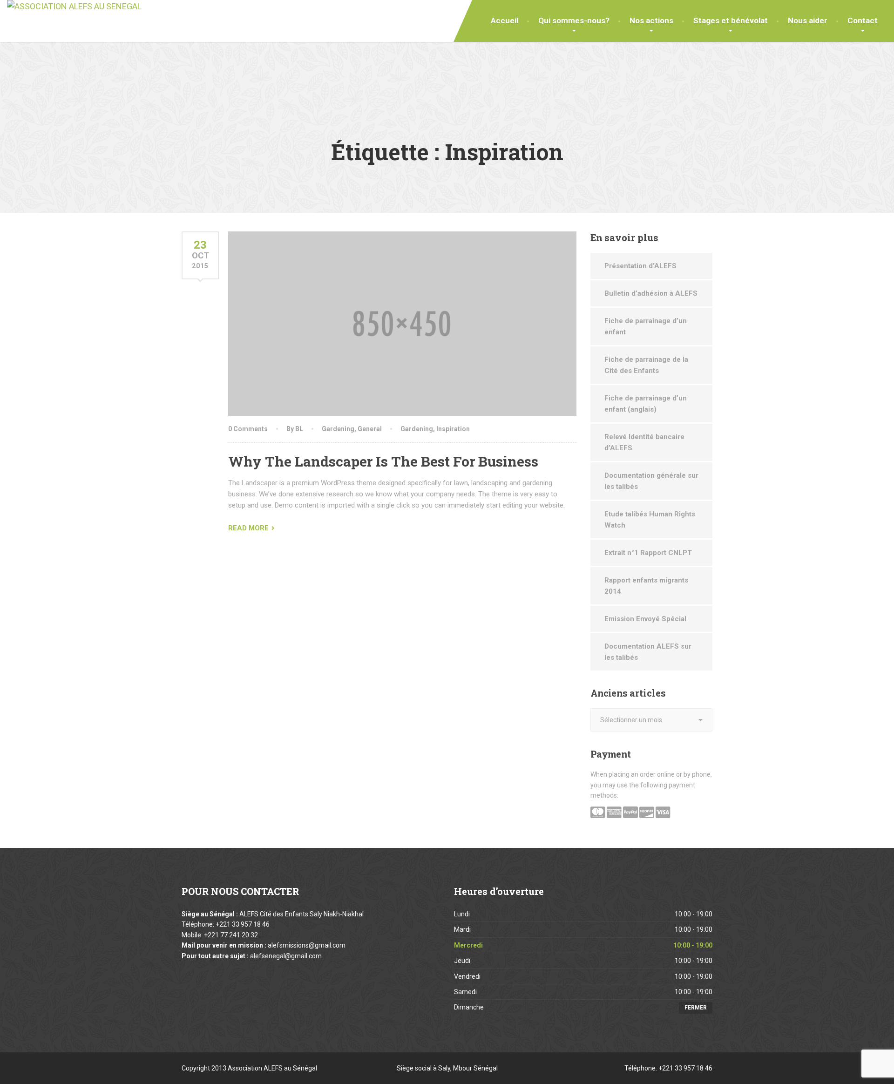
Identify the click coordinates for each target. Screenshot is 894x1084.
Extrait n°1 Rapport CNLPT (648, 553)
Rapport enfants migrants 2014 (646, 586)
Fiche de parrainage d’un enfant (645, 326)
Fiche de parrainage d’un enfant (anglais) (645, 403)
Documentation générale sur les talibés (651, 481)
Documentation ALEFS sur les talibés (647, 652)
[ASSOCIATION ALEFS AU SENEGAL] (74, 7)
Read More (248, 528)
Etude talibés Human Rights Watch (649, 519)
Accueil (504, 20)
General (370, 429)
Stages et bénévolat (730, 20)
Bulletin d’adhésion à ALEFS (651, 293)
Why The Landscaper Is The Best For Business (383, 461)
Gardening (338, 429)
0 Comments (248, 429)
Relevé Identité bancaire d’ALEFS (644, 442)
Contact (862, 20)
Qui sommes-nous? (574, 20)
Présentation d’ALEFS (640, 266)
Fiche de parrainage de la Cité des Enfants (646, 365)
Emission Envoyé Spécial (645, 619)
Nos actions (651, 20)
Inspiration (453, 429)
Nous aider (807, 20)
